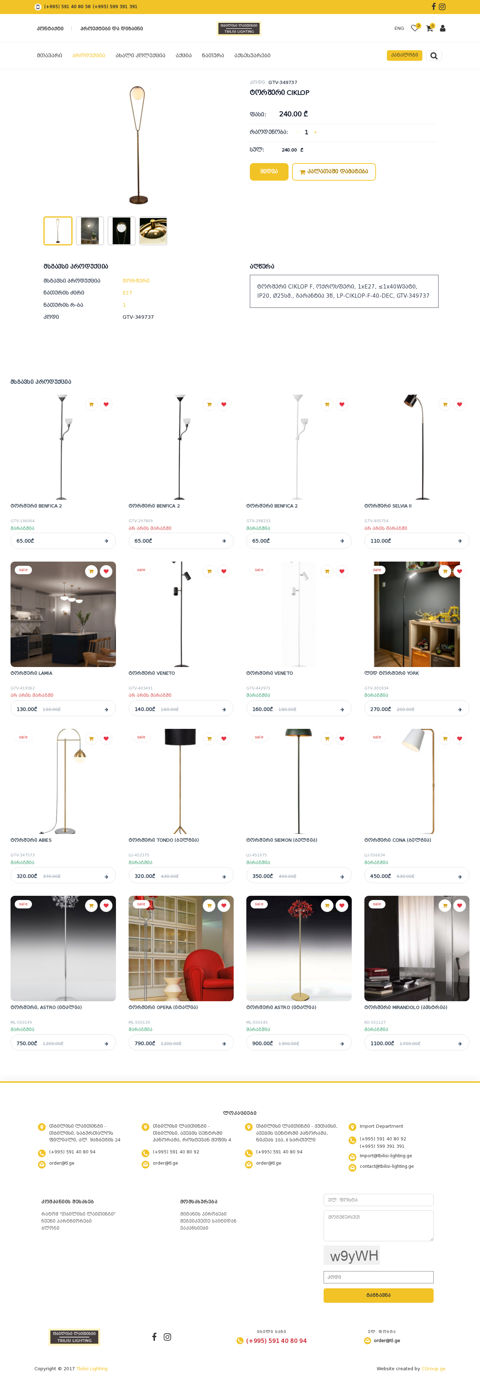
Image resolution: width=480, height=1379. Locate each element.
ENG (399, 28)
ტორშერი (136, 281)
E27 (127, 293)
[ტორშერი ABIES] (63, 781)
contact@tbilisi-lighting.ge (387, 1166)
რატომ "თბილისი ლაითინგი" (78, 1214)
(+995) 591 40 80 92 (176, 1152)
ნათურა (213, 55)
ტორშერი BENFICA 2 (36, 506)
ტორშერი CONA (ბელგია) (398, 840)
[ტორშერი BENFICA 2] (63, 447)
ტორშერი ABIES (31, 840)
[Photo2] (90, 230)
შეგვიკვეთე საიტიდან (208, 1221)
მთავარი (49, 55)
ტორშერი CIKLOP (279, 92)
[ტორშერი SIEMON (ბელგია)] (299, 781)
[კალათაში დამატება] (91, 404)
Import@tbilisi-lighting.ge (386, 1155)
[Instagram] (167, 1337)
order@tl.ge (61, 1163)
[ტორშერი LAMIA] (63, 614)
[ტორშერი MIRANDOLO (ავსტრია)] (417, 948)
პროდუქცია (88, 55)
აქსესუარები (252, 55)
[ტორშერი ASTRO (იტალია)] (299, 948)
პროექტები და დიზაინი (111, 28)
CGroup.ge (434, 1368)
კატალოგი (404, 55)
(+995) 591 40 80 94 (72, 1152)
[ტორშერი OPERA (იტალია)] (181, 948)
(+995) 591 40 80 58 (67, 6)
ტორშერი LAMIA (31, 673)
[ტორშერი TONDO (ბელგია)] (181, 781)
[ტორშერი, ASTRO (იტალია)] (63, 948)
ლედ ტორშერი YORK (391, 673)
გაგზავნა (379, 1295)
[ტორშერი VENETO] (181, 614)
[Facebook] (154, 1337)
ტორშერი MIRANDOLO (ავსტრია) (406, 1007)
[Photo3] (122, 230)
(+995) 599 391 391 (115, 6)
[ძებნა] (434, 55)
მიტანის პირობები (203, 1214)
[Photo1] (58, 230)
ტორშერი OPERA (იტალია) (163, 1007)
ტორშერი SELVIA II (387, 506)
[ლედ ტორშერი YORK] (417, 614)
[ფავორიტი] (106, 404)
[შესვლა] (443, 29)
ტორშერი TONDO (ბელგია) (164, 840)
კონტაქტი (50, 28)
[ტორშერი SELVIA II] (417, 447)
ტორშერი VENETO (152, 673)
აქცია (184, 55)
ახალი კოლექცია (141, 55)
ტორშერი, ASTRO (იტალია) (46, 1007)
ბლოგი (50, 1228)
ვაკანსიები (194, 1228)
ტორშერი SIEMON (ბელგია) (281, 840)
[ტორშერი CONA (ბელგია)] (417, 781)
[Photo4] (153, 230)
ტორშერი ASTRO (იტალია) (281, 1007)
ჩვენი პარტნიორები (66, 1221)
